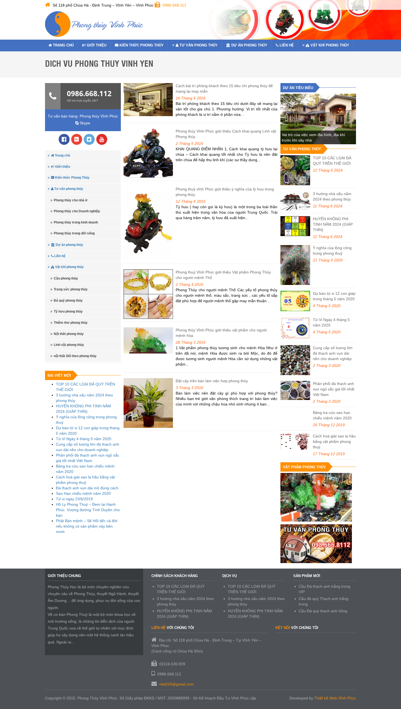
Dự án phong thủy (248, 45)
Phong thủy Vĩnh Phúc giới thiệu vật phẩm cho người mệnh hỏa (221, 333)
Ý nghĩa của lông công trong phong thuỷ (332, 250)
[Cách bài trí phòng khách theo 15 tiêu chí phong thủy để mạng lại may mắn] (148, 99)
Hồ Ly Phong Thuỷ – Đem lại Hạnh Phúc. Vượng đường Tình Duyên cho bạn (88, 509)
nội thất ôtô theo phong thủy (75, 356)
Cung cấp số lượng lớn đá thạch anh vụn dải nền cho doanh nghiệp (332, 353)
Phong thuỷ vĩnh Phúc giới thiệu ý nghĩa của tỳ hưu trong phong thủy (225, 192)
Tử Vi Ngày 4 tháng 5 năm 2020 (83, 439)
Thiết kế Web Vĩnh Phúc (335, 698)
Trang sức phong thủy (71, 289)
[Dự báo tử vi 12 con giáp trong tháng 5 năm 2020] (295, 301)
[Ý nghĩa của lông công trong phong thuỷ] (295, 265)
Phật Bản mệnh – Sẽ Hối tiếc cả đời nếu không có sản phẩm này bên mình (86, 526)
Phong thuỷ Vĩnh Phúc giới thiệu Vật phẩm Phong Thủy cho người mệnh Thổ (223, 275)
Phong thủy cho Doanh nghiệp (77, 211)
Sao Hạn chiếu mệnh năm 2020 (83, 493)
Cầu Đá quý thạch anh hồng (323, 611)
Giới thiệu (96, 45)
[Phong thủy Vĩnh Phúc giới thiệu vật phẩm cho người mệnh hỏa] (148, 340)
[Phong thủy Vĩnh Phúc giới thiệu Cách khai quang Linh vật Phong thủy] (148, 153)
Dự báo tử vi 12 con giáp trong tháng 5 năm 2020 (334, 296)
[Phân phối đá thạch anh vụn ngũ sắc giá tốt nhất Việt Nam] (295, 390)
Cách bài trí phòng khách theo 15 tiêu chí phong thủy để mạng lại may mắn (224, 88)
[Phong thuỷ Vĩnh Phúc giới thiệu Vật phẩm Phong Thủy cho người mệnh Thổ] (148, 294)
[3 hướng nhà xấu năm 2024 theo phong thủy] (295, 200)
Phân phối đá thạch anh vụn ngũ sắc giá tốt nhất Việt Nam (333, 389)
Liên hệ (286, 45)
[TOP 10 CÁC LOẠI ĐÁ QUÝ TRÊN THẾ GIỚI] (295, 170)
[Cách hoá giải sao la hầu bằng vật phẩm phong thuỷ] (295, 441)
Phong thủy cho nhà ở (71, 200)
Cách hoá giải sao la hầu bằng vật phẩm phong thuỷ (334, 441)
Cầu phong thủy (66, 278)
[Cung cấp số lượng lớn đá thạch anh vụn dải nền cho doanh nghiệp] (295, 360)
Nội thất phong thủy (69, 334)
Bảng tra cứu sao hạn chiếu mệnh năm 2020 (332, 415)
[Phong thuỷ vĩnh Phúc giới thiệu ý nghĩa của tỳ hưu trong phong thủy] (148, 223)
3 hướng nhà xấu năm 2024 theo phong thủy (332, 196)
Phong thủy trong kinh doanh (76, 222)
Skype (84, 123)
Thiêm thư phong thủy (71, 323)
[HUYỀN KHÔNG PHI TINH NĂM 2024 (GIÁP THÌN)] (295, 226)
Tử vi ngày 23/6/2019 (74, 499)
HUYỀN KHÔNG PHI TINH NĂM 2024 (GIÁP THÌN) (333, 224)
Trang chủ (63, 45)
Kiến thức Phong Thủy (141, 45)
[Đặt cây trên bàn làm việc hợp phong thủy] (148, 403)
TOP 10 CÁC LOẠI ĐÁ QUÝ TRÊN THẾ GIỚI (332, 161)
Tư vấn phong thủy (198, 45)
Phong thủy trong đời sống (74, 233)
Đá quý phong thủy (68, 300)
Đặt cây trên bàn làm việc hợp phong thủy (212, 381)
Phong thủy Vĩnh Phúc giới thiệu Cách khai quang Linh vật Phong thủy (226, 134)
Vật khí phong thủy (329, 45)
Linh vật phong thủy (69, 345)
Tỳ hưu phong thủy (68, 311)
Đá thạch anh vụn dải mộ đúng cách (87, 488)
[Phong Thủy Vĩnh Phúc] (94, 24)
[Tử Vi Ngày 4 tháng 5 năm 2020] (295, 328)
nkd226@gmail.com (176, 684)
